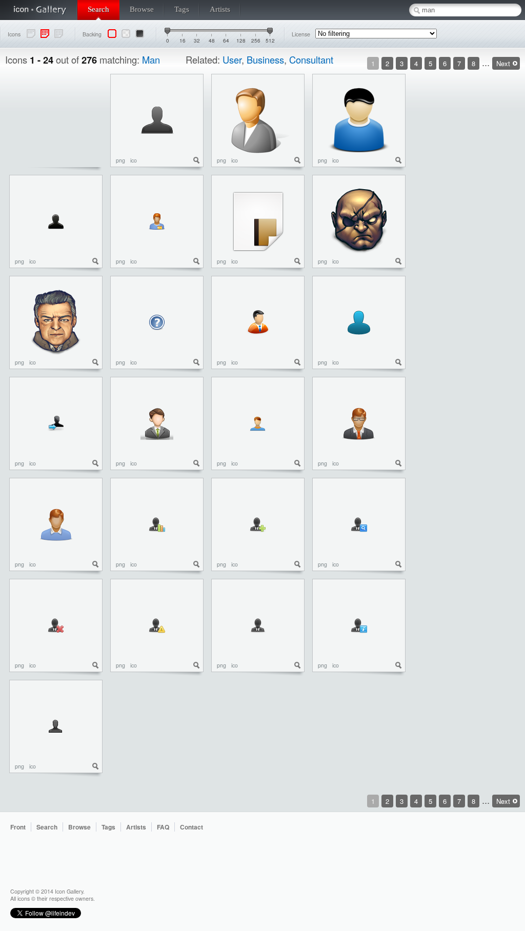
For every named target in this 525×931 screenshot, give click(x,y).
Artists (220, 9)
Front (18, 827)
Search (98, 9)
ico (133, 160)
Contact (191, 827)
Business (265, 59)
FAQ (163, 827)
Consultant (311, 59)
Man (151, 59)
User (232, 59)
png (120, 160)
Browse (142, 9)
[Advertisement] (479, 227)
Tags (181, 9)
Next (503, 63)
